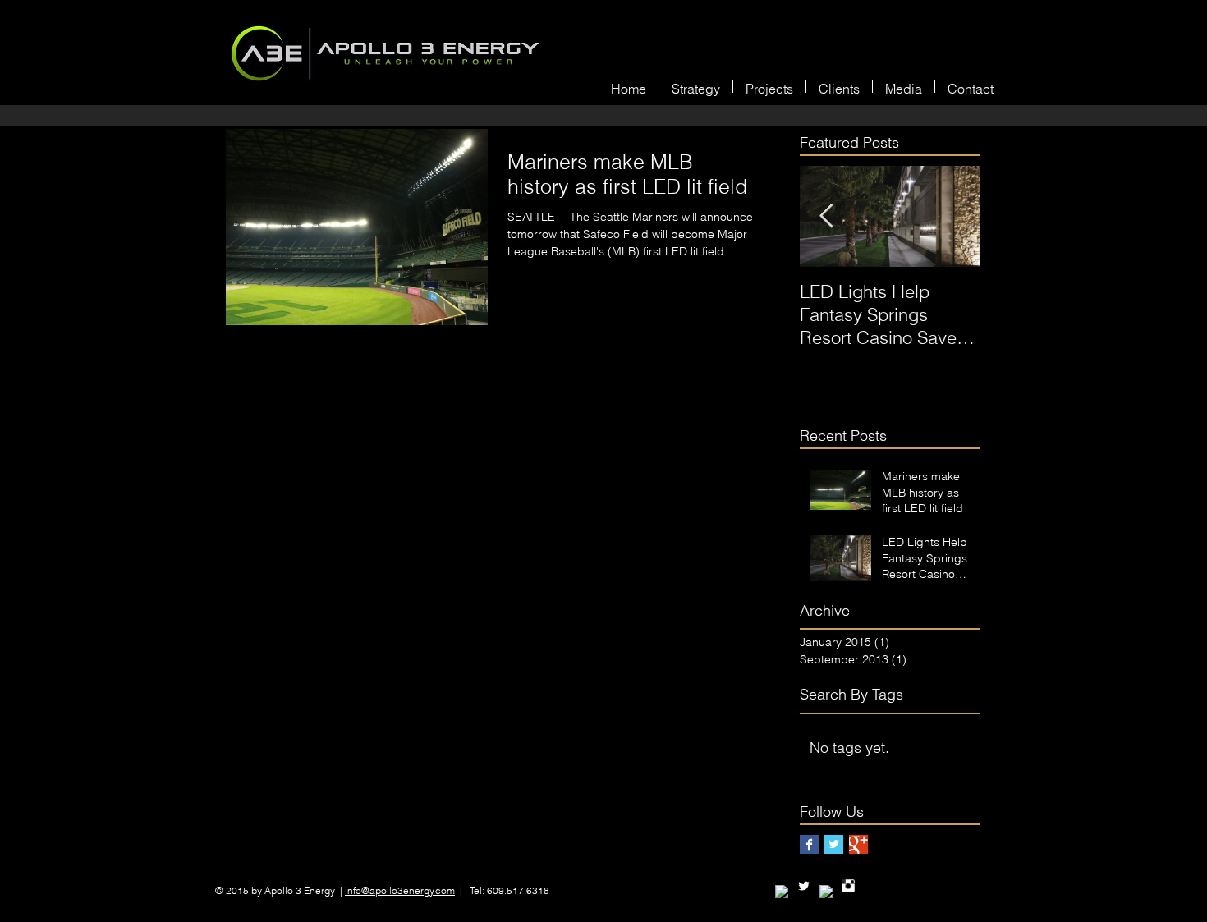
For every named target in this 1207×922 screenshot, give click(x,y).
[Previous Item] (826, 216)
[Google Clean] (826, 891)
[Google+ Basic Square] (858, 844)
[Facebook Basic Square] (809, 844)
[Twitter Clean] (803, 885)
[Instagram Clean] (848, 885)
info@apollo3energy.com (400, 890)
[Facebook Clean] (781, 891)
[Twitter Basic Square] (833, 844)
